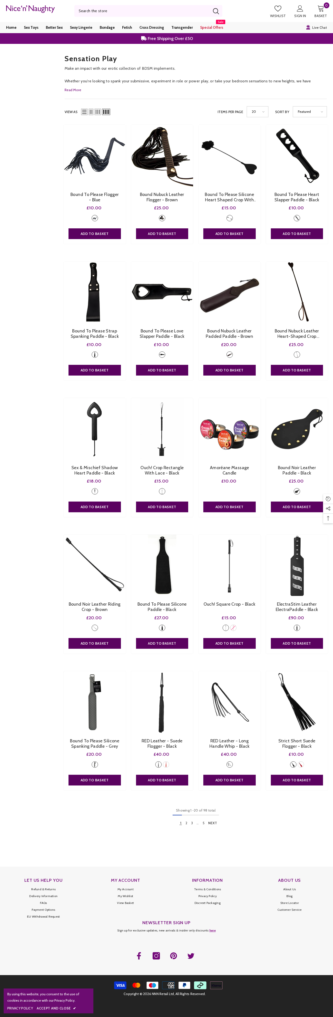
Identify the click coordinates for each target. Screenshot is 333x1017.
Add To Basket (229, 507)
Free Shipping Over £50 (170, 38)
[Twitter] (191, 956)
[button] (84, 112)
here (212, 930)
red (233, 628)
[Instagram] (156, 956)
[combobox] (142, 11)
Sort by (282, 112)
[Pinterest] (173, 956)
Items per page (230, 112)
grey (95, 764)
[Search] (148, 11)
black (229, 218)
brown (162, 218)
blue (95, 218)
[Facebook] (139, 956)
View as (71, 112)
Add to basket (95, 234)
